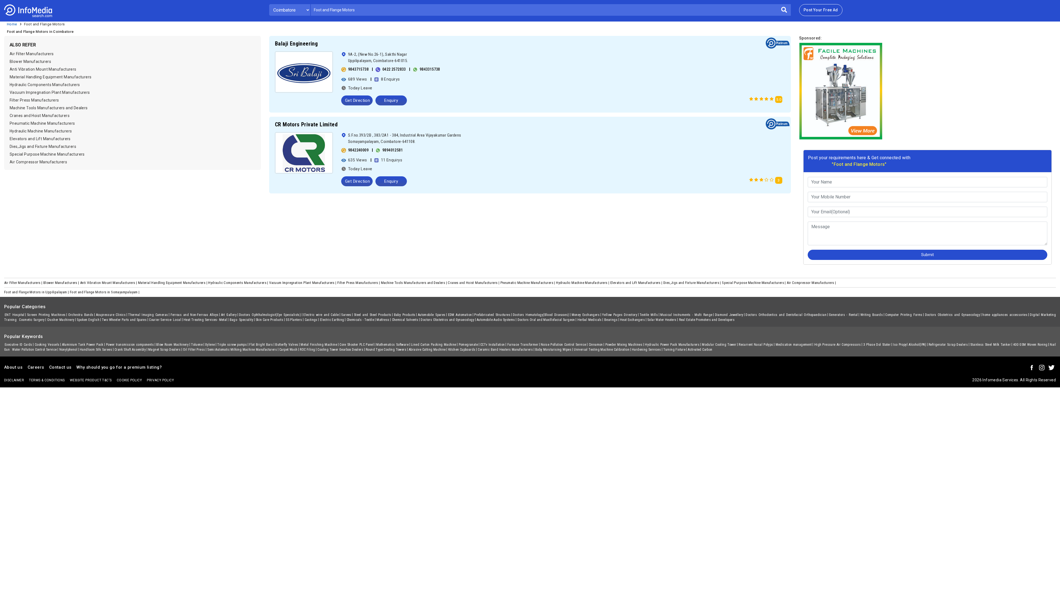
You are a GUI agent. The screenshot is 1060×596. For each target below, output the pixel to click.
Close (553, 92)
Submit (580, 92)
